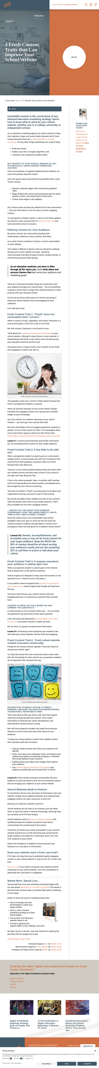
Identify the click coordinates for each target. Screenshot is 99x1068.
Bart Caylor (11, 101)
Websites (28, 101)
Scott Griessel (41, 947)
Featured (39, 101)
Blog (33, 101)
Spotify (13, 984)
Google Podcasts (17, 981)
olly (46, 944)
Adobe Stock (56, 944)
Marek (44, 949)
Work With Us (88, 1046)
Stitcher (13, 987)
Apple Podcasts (16, 978)
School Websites (48, 101)
